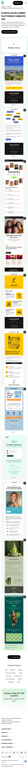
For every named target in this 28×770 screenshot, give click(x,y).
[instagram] (14, 752)
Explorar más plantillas (9, 32)
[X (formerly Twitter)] (10, 752)
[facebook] (2, 752)
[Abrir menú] (26, 3)
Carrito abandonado (10, 679)
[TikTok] (17, 752)
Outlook (20, 673)
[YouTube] (21, 752)
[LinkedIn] (6, 752)
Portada (3, 6)
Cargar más (15, 657)
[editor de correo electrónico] (2, 3)
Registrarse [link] (18, 3)
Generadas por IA (18, 676)
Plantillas (9, 6)
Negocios (20, 679)
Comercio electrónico (11, 673)
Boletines (20, 670)
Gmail (18, 682)
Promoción (12, 670)
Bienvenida (8, 676)
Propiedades (11, 682)
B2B (6, 670)
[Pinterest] (25, 752)
